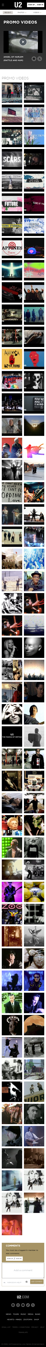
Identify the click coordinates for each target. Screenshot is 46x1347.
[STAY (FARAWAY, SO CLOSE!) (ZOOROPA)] (34, 946)
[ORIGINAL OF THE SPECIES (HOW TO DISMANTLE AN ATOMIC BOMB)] (12, 724)
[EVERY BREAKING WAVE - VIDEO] (34, 435)
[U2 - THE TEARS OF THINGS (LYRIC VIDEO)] (34, 213)
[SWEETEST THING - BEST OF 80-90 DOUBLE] (34, 591)
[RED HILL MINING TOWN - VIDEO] (34, 1123)
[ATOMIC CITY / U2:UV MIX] (34, 258)
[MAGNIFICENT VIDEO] (12, 568)
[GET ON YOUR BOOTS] (34, 502)
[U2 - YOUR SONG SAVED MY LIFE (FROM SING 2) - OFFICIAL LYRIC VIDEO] (12, 302)
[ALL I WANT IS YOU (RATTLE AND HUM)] (34, 1057)
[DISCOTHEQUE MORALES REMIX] (34, 901)
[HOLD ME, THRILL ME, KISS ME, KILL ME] (12, 924)
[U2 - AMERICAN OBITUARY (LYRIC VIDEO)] (12, 191)
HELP (42, 1327)
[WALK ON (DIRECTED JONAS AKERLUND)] (34, 768)
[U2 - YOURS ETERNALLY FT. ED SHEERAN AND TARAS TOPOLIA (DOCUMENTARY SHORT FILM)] (34, 169)
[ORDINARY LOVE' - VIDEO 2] (34, 480)
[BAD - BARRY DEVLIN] (34, 1146)
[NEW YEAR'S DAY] (34, 1212)
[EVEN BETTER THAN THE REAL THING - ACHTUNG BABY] (34, 990)
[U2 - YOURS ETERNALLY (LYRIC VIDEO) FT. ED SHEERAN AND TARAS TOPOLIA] (12, 235)
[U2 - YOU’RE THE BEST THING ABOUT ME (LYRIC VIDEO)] (34, 413)
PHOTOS (21, 12)
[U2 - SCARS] (12, 169)
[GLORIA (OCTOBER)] (34, 635)
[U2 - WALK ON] (12, 546)
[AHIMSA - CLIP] (12, 369)
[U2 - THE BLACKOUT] (34, 391)
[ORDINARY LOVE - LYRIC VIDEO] (12, 502)
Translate (23, 1332)
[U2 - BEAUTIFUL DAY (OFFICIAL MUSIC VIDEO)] (34, 524)
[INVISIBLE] (12, 480)
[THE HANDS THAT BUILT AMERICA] (12, 613)
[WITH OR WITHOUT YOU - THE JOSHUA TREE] (12, 524)
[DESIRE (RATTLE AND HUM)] (12, 1101)
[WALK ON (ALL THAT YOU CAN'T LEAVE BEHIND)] (12, 768)
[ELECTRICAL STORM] (34, 746)
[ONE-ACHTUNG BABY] (12, 1035)
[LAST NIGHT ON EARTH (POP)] (12, 879)
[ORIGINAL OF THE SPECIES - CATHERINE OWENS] (34, 657)
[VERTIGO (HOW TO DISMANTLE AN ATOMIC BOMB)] (34, 724)
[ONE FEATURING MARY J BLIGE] (12, 657)
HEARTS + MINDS (14, 1319)
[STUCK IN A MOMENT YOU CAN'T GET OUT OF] (34, 791)
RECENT (8, 12)
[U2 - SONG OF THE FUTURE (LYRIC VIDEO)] (12, 213)
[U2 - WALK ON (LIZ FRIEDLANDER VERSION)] (12, 346)
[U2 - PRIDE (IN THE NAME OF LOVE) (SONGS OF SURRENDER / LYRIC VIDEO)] (34, 280)
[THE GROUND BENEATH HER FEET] (12, 791)
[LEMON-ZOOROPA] (34, 924)
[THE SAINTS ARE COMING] (12, 591)
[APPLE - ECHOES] (34, 457)
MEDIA (30, 1314)
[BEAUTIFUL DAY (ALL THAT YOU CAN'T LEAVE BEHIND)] (34, 813)
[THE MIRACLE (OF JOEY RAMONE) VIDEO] (12, 457)
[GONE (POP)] (12, 857)
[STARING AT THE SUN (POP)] (34, 879)
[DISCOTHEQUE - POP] (12, 901)
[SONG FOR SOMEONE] (12, 435)
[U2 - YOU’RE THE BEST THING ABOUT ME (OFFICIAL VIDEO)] (12, 413)
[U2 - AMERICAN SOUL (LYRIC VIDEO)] (12, 391)
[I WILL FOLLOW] (34, 1190)
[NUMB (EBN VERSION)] (12, 968)
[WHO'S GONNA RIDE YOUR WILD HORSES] (12, 990)
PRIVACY (34, 1327)
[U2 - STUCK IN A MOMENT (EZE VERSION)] (34, 324)
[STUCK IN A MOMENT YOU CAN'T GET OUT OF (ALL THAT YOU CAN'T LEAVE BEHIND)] (12, 813)
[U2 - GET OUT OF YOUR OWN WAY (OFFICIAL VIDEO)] (34, 369)
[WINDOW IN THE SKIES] (34, 568)
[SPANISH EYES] (34, 1079)
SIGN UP (31, 5)
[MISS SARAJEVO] (12, 946)
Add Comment (36, 1281)
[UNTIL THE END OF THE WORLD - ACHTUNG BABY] (12, 1013)
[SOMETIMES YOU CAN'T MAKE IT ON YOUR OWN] (12, 702)
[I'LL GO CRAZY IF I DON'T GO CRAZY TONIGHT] (34, 546)
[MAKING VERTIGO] (12, 746)
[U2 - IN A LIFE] (12, 147)
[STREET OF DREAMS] (12, 102)
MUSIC (23, 1314)
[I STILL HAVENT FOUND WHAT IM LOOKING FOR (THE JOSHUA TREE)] (12, 1123)
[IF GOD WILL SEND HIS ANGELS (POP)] (12, 835)
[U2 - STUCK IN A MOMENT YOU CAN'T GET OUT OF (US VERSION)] (12, 324)
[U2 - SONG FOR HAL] (34, 102)
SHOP (36, 1319)
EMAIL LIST (6, 1327)
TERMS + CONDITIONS (21, 1327)
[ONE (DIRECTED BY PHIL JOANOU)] (34, 1013)
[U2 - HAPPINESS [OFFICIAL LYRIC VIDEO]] (12, 258)
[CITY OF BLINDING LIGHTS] (34, 679)
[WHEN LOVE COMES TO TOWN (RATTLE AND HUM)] (12, 1079)
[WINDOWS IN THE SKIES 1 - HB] (34, 613)
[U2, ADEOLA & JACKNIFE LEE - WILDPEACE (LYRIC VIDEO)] (34, 235)
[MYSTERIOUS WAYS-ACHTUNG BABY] (34, 1035)
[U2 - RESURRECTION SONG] (34, 147)
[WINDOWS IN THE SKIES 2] (12, 1235)
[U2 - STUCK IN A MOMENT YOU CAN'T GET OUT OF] (34, 346)
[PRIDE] (34, 1168)
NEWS (8, 1314)
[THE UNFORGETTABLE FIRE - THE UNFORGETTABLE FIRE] (12, 1146)
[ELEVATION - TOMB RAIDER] (34, 702)
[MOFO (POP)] (34, 835)
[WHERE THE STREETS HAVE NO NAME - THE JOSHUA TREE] (34, 1101)
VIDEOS (36, 12)
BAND (37, 1314)
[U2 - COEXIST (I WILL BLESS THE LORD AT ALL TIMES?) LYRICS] (12, 124)
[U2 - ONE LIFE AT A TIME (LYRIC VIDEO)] (34, 191)
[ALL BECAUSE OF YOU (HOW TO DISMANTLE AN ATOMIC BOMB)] (12, 679)
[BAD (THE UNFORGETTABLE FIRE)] (12, 1168)
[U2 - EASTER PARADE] (34, 124)
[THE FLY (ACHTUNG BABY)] (12, 1057)
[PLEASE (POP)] (34, 857)
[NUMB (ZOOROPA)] (34, 968)
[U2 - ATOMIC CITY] (12, 280)
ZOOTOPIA (27, 1319)
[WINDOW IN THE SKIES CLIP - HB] (12, 635)
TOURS (16, 1314)
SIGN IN (40, 5)
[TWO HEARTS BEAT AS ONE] (12, 1190)
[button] (3, 4)
